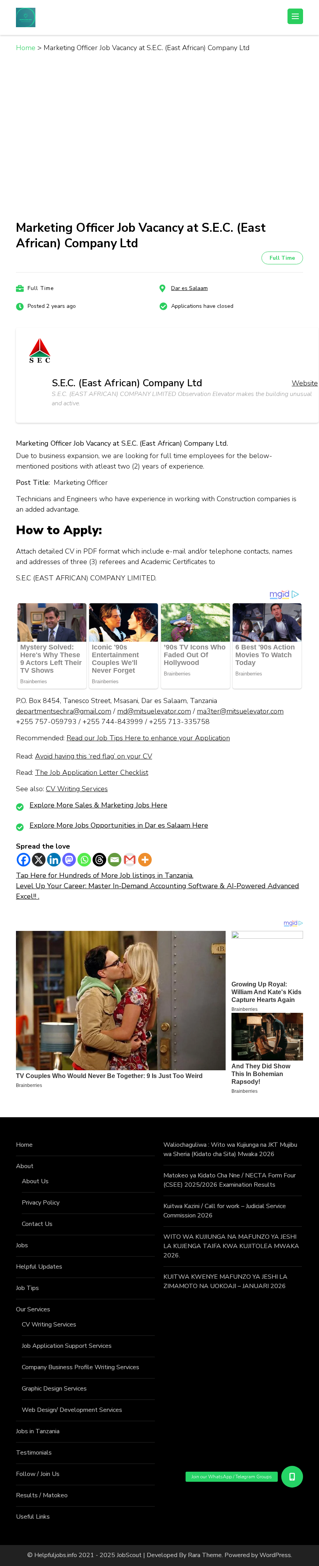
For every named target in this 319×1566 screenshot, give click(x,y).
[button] (292, 1477)
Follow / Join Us (38, 1474)
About (24, 1166)
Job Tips (27, 1288)
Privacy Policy (41, 1202)
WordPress (275, 1555)
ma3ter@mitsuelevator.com (240, 711)
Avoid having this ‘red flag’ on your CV (93, 756)
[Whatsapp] (84, 859)
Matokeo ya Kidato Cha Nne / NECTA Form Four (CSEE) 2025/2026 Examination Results (229, 1180)
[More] (145, 859)
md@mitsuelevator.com (154, 711)
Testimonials (34, 1452)
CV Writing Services (77, 788)
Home (24, 1145)
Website (305, 383)
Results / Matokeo (42, 1495)
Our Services (33, 1309)
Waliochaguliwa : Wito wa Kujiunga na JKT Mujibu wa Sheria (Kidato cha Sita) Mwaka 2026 (230, 1149)
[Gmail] (130, 859)
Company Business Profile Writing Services (80, 1367)
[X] (39, 859)
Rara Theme (205, 1555)
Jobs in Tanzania (38, 1431)
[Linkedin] (54, 859)
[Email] (114, 859)
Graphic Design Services (54, 1388)
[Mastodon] (69, 859)
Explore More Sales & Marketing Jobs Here (98, 805)
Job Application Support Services (67, 1346)
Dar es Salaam (189, 288)
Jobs (22, 1245)
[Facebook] (23, 859)
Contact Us (37, 1224)
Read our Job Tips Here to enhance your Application (148, 738)
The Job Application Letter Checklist (91, 772)
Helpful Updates (39, 1266)
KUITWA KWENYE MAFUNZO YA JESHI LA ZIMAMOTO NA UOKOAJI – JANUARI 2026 (225, 1281)
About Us (35, 1181)
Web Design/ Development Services (72, 1410)
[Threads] (99, 859)
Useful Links (33, 1516)
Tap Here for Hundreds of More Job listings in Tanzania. (104, 875)
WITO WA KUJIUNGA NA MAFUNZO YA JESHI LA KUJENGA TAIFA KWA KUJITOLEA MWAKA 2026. (231, 1246)
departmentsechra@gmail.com (63, 711)
